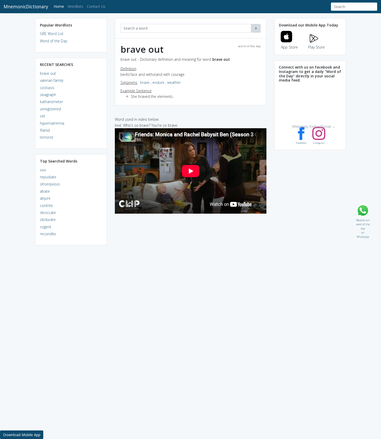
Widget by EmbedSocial (311, 126)
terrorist (46, 137)
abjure (45, 198)
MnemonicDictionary (26, 6)
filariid (45, 130)
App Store (289, 47)
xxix (43, 169)
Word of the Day (53, 40)
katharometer (51, 101)
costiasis (47, 87)
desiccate (48, 212)
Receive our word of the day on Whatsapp (363, 219)
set (42, 115)
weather (174, 82)
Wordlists (75, 6)
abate (45, 191)
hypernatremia (52, 123)
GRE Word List (52, 33)
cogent (45, 226)
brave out (48, 73)
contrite (46, 205)
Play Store (316, 47)
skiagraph (48, 94)
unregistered (50, 108)
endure (158, 82)
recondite (48, 233)
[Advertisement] (71, 329)
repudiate (48, 176)
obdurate (48, 219)
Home (60, 6)
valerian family (51, 80)
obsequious (50, 183)
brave (145, 82)
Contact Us (96, 6)
